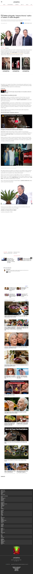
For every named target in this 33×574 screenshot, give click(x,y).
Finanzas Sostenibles (3, 520)
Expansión (2, 502)
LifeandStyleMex (14, 561)
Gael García (15, 253)
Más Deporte (2, 499)
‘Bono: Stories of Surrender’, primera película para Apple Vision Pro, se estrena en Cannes (11, 260)
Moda (1, 535)
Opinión (2, 514)
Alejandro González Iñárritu (8, 253)
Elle (1, 534)
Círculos (2, 530)
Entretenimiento (10, 4)
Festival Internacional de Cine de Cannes (16, 53)
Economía (2, 504)
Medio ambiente (3, 517)
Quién (2, 528)
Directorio (16, 570)
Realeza (2, 529)
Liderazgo (2, 525)
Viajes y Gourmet (3, 494)
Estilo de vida (2, 537)
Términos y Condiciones (16, 567)
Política (2, 510)
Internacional (2, 505)
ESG (1, 507)
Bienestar (2, 542)
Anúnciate (16, 569)
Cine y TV (22, 4)
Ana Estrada (8, 269)
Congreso (2, 512)
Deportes (16, 4)
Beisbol (2, 497)
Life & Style (3, 490)
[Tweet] (21, 23)
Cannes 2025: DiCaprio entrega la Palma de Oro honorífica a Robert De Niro (18, 92)
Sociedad (2, 515)
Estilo (4, 4)
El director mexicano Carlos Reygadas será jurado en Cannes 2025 (27, 259)
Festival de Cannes (17, 252)
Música (27, 4)
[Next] (31, 258)
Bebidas (2, 540)
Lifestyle (2, 500)
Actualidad (2, 524)
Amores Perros (10, 252)
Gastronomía (2, 539)
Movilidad (2, 519)
